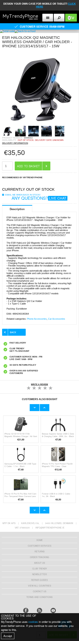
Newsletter (39, 574)
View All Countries (39, 585)
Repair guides (39, 580)
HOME (39, 540)
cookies (33, 622)
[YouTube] (53, 610)
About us (39, 562)
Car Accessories (56, 319)
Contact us (39, 591)
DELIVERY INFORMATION (15, 143)
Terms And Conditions (39, 597)
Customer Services (39, 545)
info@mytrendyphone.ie (49, 527)
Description (17, 209)
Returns (40, 551)
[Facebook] (25, 610)
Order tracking (39, 557)
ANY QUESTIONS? (39, 198)
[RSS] (39, 610)
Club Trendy (39, 568)
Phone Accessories (37, 319)
